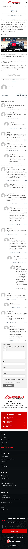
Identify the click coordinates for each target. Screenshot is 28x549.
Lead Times (4, 466)
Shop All (3, 437)
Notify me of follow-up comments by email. (15, 379)
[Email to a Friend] (15, 75)
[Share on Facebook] (10, 75)
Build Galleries (5, 476)
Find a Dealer (5, 495)
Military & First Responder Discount (11, 500)
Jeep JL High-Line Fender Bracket (18, 20)
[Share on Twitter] (13, 75)
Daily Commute (5, 95)
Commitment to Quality (7, 483)
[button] (2, 2)
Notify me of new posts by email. (12, 382)
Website (4, 373)
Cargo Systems (5, 442)
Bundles (3, 444)
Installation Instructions (7, 459)
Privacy (3, 507)
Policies (3, 505)
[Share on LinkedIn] (20, 75)
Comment (5, 350)
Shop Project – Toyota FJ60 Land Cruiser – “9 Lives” (21, 95)
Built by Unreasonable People (9, 485)
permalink (14, 81)
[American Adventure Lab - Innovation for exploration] (14, 2)
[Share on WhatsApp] (8, 75)
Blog (2, 480)
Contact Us (4, 461)
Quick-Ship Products (7, 447)
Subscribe (14, 531)
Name (4, 361)
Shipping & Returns (6, 502)
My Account (4, 509)
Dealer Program (5, 497)
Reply (26, 109)
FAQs (2, 464)
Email (4, 367)
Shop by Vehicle (5, 439)
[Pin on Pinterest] (17, 75)
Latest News (14, 10)
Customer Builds (5, 478)
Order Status (4, 456)
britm (21, 15)
